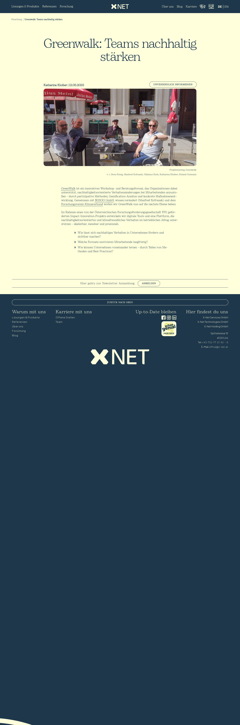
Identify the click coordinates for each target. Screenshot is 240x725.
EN (226, 6)
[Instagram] (168, 318)
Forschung (16, 19)
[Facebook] (163, 318)
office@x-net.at (218, 346)
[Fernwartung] (211, 8)
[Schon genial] (168, 335)
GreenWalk (68, 188)
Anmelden (149, 283)
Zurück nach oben (120, 302)
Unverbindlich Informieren (172, 84)
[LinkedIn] (173, 318)
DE (220, 6)
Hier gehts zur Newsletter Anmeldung (107, 283)
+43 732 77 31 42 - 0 (215, 342)
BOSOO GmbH (104, 200)
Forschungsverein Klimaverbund (82, 204)
